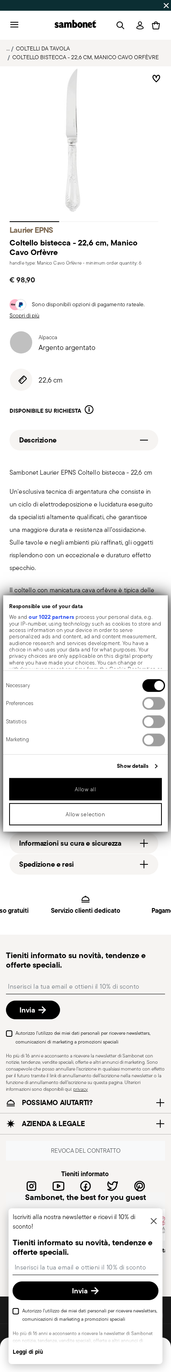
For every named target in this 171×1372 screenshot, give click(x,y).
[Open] (118, 25)
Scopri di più (24, 315)
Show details (132, 766)
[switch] (153, 703)
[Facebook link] (85, 1186)
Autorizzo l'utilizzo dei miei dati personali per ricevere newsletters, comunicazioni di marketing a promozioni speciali (83, 1037)
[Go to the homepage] (75, 25)
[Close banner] (166, 5)
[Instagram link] (31, 1186)
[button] (89, 411)
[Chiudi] (154, 1221)
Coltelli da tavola (43, 48)
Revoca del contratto (85, 1151)
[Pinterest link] (139, 1186)
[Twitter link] (112, 1186)
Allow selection (85, 814)
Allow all (85, 789)
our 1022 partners (51, 617)
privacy (80, 1089)
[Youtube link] (58, 1186)
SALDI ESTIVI (20, 5)
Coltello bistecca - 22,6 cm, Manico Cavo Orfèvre (85, 57)
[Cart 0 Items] (156, 25)
